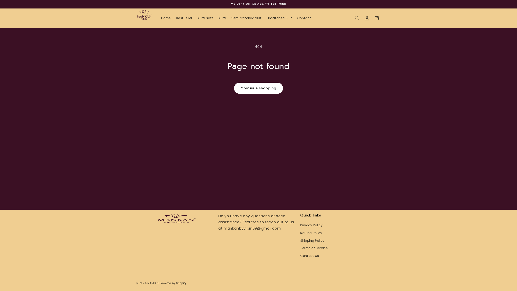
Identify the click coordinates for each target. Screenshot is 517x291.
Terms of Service (314, 248)
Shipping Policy (312, 240)
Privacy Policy (311, 225)
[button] (357, 18)
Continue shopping (258, 88)
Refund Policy (311, 233)
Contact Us (309, 256)
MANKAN (153, 283)
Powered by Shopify (173, 283)
